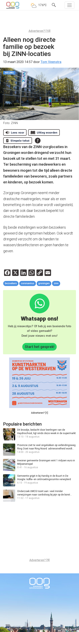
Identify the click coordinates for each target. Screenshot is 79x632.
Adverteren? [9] (39, 560)
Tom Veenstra (51, 62)
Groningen (44, 283)
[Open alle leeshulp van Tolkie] (38, 140)
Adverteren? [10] (39, 31)
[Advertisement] (39, 21)
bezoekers (11, 283)
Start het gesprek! (39, 347)
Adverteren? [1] (39, 412)
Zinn (56, 283)
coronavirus (27, 283)
